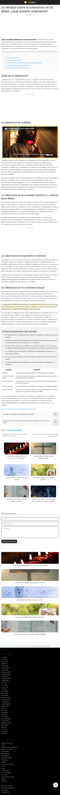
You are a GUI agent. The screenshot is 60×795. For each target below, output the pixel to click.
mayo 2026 (5, 661)
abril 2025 (4, 689)
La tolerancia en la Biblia (13, 60)
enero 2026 (5, 670)
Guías (3, 766)
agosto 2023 (5, 725)
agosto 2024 (5, 706)
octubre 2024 (5, 702)
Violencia (4, 781)
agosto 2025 (5, 680)
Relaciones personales (8, 777)
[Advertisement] (30, 27)
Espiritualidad (5, 755)
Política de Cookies (7, 786)
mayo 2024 (5, 712)
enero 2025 (5, 695)
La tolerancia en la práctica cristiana (17, 65)
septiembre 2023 (6, 723)
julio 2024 (4, 708)
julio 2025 (4, 683)
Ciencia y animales (7, 749)
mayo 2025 (5, 687)
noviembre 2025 (6, 674)
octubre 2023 (5, 721)
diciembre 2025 (6, 672)
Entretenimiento (6, 753)
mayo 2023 (5, 731)
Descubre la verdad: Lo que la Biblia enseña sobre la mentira (45, 435)
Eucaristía (4, 760)
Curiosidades (5, 751)
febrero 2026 (5, 668)
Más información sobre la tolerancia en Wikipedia (18, 409)
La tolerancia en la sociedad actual (17, 68)
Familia (4, 762)
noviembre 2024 (6, 700)
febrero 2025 (5, 693)
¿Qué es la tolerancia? (13, 58)
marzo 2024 (5, 716)
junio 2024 (4, 710)
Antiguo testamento (7, 743)
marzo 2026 (5, 666)
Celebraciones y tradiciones (9, 747)
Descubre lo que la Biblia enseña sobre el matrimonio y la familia (14, 435)
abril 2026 (4, 664)
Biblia (3, 745)
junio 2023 (4, 729)
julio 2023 (4, 727)
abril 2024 (4, 714)
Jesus (3, 768)
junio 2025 (4, 685)
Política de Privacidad (8, 788)
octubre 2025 (5, 676)
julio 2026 (4, 657)
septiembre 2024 (6, 704)
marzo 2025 (5, 691)
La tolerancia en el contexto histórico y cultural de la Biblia (24, 63)
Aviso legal (5, 790)
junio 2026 (4, 659)
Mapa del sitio (5, 792)
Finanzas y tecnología (8, 764)
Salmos (4, 779)
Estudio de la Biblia (7, 758)
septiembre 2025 (6, 678)
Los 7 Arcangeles (6, 772)
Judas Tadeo (5, 770)
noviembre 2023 (6, 719)
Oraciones (4, 775)
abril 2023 (4, 733)
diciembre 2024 (6, 697)
